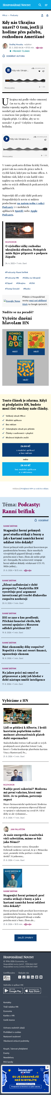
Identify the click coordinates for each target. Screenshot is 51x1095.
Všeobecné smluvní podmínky (16, 1041)
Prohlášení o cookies (12, 1032)
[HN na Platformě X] (19, 977)
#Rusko (26, 288)
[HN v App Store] (32, 990)
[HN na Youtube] (41, 977)
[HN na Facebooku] (24, 977)
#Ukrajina (20, 283)
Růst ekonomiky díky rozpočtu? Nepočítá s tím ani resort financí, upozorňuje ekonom (24, 650)
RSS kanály (8, 1062)
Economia (7, 1011)
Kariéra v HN (8, 1016)
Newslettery (8, 1058)
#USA (32, 283)
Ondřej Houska (16, 44)
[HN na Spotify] (36, 977)
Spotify (19, 210)
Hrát (15, 351)
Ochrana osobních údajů (14, 1028)
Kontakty (7, 1003)
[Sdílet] (42, 15)
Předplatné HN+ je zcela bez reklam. (35, 489)
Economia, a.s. (21, 961)
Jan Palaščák (18, 829)
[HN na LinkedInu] (32, 977)
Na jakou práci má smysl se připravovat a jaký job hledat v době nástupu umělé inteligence (23, 676)
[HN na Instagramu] (28, 977)
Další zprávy (25, 937)
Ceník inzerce (9, 1020)
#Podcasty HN (12, 278)
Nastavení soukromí (12, 1037)
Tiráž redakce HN (10, 1007)
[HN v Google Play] (13, 990)
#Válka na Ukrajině (31, 278)
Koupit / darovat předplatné (15, 1049)
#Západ (8, 283)
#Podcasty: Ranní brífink (16, 272)
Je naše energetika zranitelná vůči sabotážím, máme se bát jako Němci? (23, 838)
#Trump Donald (12, 288)
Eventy (6, 1053)
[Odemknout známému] (47, 15)
